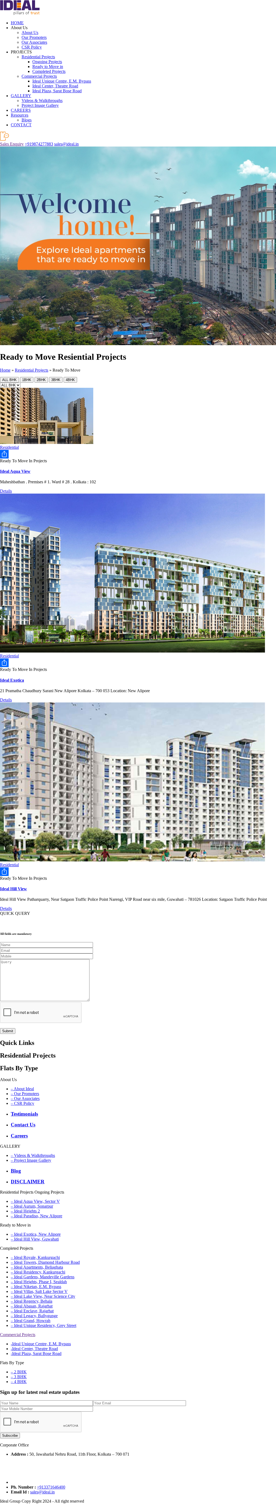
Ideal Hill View (13, 889)
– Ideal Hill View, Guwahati (35, 1239)
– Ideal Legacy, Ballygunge (34, 1315)
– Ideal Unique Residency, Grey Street (43, 1325)
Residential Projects (38, 57)
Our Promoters (34, 37)
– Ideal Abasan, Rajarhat (32, 1306)
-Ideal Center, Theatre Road (34, 1348)
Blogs (27, 120)
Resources (19, 115)
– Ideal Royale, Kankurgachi (35, 1257)
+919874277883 (39, 144)
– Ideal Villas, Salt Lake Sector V (39, 1291)
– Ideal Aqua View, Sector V (35, 1201)
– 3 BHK (19, 1376)
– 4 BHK (19, 1381)
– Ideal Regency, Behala (31, 1301)
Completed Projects (48, 71)
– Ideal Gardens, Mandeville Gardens (42, 1277)
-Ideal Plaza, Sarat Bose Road (36, 1353)
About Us (30, 32)
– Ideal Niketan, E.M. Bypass (36, 1286)
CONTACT (21, 125)
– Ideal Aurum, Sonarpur (32, 1206)
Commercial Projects (39, 76)
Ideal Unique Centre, (61, 81)
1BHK (26, 380)
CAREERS (21, 110)
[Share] (138, 454)
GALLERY (21, 95)
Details (6, 491)
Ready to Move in (47, 66)
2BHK (41, 380)
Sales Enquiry (12, 144)
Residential (9, 447)
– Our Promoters (25, 1093)
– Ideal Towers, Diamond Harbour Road (45, 1262)
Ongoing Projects (47, 61)
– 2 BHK (19, 1372)
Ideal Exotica (12, 680)
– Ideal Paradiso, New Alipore (36, 1216)
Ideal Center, (55, 86)
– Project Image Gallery (31, 1160)
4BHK (70, 380)
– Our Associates (25, 1098)
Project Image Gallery (40, 105)
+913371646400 (51, 1487)
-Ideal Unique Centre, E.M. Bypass (41, 1343)
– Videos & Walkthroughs (33, 1155)
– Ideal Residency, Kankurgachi (38, 1272)
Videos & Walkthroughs (42, 100)
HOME (17, 23)
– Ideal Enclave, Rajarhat (32, 1311)
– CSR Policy (22, 1103)
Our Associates (34, 42)
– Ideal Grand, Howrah (30, 1320)
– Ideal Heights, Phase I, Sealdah (39, 1281)
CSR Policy (32, 47)
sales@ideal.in (66, 144)
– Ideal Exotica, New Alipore (36, 1234)
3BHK (55, 380)
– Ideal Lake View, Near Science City (43, 1296)
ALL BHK (9, 380)
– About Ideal (22, 1088)
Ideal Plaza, (57, 91)
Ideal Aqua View (15, 471)
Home (5, 370)
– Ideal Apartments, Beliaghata (37, 1267)
